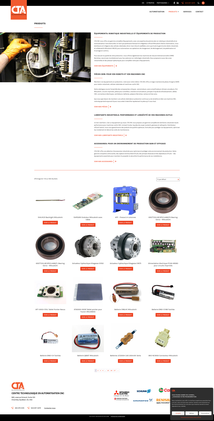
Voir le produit (50, 223)
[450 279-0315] (13, 408)
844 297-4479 (190, 3)
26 (111, 370)
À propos (150, 3)
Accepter (178, 413)
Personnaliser (205, 413)
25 (108, 370)
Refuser (191, 413)
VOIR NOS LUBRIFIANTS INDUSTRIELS (108, 135)
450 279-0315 (19, 408)
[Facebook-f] (174, 2)
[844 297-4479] (183, 3)
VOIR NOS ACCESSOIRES (103, 161)
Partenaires (162, 3)
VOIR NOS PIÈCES (100, 107)
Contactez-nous (50, 408)
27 (115, 370)
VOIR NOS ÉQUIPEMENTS (103, 66)
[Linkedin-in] (177, 2)
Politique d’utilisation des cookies (191, 417)
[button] (173, 11)
